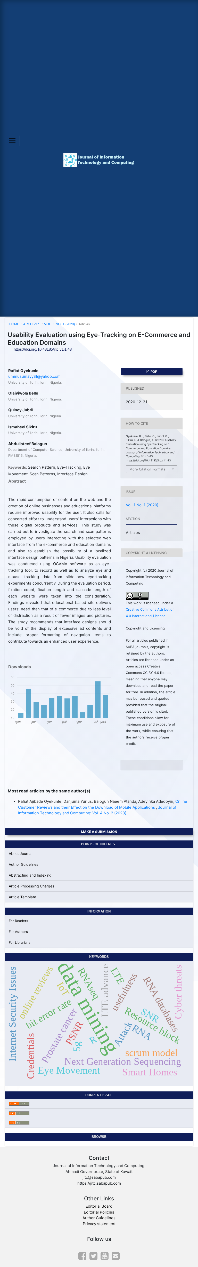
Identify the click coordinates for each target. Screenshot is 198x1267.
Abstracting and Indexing (30, 875)
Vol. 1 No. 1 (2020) (59, 324)
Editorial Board (99, 1206)
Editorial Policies (99, 1212)
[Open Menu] (12, 141)
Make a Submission (99, 832)
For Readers (18, 921)
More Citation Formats (147, 469)
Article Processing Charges (31, 886)
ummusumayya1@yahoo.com (34, 376)
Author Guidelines (23, 864)
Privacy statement (99, 1223)
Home (14, 324)
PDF (153, 371)
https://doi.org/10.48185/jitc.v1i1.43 (43, 349)
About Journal (20, 853)
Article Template (22, 897)
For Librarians (19, 942)
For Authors (18, 932)
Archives (31, 324)
